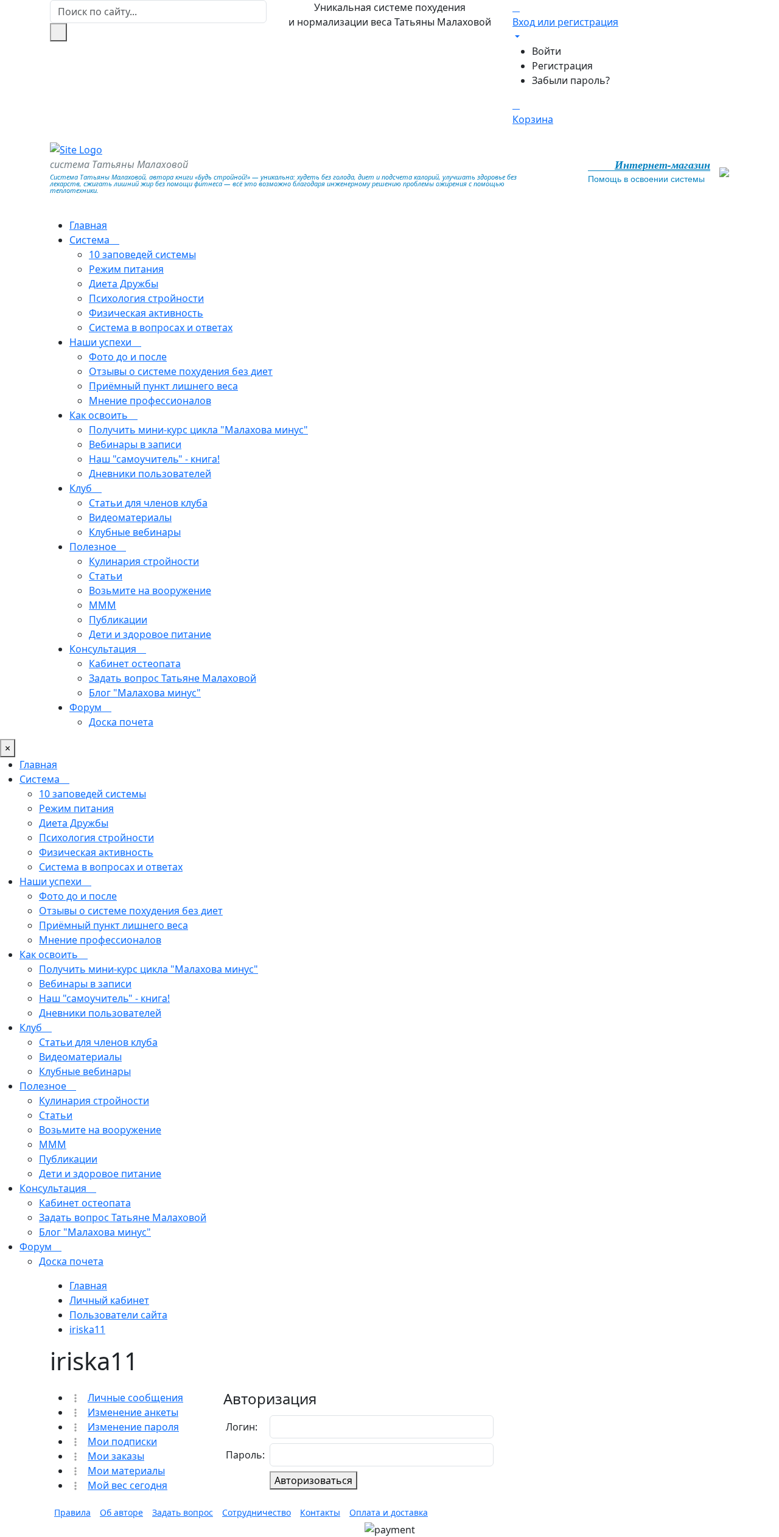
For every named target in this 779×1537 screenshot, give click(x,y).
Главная (88, 225)
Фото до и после (128, 356)
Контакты (320, 1512)
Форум (86, 707)
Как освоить (99, 415)
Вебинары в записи (135, 444)
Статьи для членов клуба (148, 502)
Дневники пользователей (150, 473)
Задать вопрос (182, 1512)
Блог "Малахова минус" (145, 692)
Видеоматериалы (130, 517)
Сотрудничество (256, 1512)
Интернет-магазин (662, 165)
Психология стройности (146, 298)
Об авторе (121, 1512)
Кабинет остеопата (135, 663)
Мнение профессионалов (150, 400)
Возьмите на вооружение (150, 590)
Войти (546, 51)
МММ (102, 605)
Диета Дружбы (123, 283)
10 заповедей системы (142, 254)
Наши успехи (101, 342)
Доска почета (121, 722)
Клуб (81, 488)
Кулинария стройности (144, 561)
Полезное (94, 546)
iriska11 (87, 1329)
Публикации (118, 619)
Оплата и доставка (388, 1512)
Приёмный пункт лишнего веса (163, 386)
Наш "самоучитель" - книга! (154, 459)
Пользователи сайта (118, 1315)
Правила (72, 1512)
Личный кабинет (109, 1300)
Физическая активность (146, 313)
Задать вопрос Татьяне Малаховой (172, 678)
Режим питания (126, 269)
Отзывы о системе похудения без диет (181, 371)
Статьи (105, 576)
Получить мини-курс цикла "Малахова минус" (198, 429)
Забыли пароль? (571, 80)
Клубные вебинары (135, 532)
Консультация (104, 649)
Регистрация (562, 65)
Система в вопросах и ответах (160, 327)
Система (90, 240)
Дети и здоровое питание (150, 634)
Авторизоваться (313, 1480)
